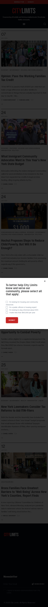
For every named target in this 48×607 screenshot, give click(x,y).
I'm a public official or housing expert (23, 307)
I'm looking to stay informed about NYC (23, 310)
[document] (24, 303)
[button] (45, 281)
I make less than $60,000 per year (22, 313)
